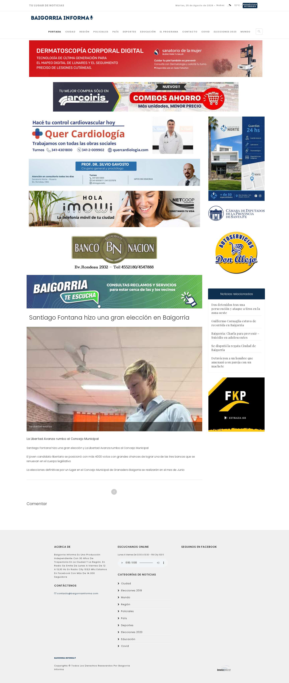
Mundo (245, 31)
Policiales (100, 31)
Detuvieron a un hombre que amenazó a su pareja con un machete (232, 362)
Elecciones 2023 (225, 31)
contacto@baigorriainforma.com (77, 593)
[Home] (62, 17)
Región (84, 31)
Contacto (189, 31)
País (115, 31)
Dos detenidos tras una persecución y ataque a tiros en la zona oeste (235, 309)
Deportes (129, 31)
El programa (169, 31)
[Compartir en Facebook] (114, 492)
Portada (54, 31)
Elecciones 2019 (131, 590)
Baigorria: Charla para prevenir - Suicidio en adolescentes (235, 335)
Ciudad (70, 31)
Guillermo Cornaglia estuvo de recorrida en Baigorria (233, 323)
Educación (148, 31)
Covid (205, 31)
